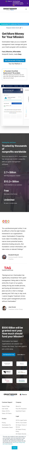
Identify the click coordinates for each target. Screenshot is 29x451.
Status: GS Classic (7, 413)
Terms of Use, (16, 442)
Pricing (4, 422)
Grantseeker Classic (7, 427)
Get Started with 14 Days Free (14, 60)
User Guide (5, 408)
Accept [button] (14, 447)
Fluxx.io (24, 394)
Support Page (5, 406)
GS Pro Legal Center (21, 420)
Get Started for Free (8, 354)
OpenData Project (20, 411)
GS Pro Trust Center (21, 422)
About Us (18, 406)
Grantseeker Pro (6, 425)
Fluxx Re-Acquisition (21, 408)
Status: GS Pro (6, 411)
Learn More (21, 354)
